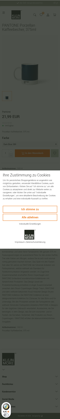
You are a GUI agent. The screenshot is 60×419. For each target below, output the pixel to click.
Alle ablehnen (30, 217)
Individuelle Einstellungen (30, 223)
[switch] (6, 415)
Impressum (20, 242)
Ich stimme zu (30, 209)
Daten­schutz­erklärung (35, 242)
